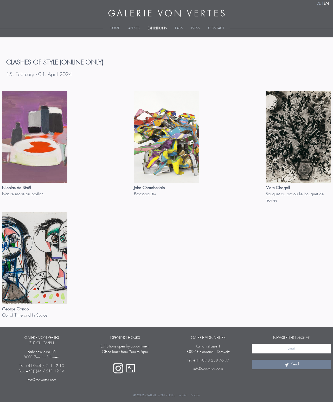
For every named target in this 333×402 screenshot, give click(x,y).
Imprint (182, 395)
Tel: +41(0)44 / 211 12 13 (41, 366)
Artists (133, 28)
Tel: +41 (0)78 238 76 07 (208, 360)
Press (195, 28)
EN (326, 4)
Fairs (179, 28)
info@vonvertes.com (41, 380)
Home (115, 28)
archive (303, 338)
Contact (216, 28)
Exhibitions (157, 28)
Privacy (195, 395)
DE (319, 4)
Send (295, 364)
